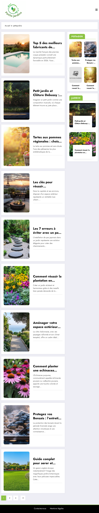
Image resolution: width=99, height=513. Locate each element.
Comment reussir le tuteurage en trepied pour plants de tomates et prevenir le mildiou (76, 87)
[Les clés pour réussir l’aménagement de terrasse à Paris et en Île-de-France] (16, 192)
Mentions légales (57, 508)
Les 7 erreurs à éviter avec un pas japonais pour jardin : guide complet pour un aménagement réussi (46, 230)
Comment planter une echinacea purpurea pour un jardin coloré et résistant (46, 368)
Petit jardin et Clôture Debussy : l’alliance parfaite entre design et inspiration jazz (82, 122)
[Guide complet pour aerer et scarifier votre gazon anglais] (16, 471)
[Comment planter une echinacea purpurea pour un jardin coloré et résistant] (16, 378)
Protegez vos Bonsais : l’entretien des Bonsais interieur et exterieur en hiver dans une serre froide (90, 61)
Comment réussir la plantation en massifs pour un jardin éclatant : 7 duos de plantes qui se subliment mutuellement (82, 151)
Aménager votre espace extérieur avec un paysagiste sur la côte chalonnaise (47, 325)
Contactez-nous (40, 508)
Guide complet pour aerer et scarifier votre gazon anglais (44, 461)
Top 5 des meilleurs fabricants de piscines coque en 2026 (47, 45)
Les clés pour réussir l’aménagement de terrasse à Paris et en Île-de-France (46, 184)
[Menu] (96, 9)
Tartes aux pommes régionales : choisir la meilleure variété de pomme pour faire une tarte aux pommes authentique (75, 61)
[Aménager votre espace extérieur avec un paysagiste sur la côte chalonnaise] (16, 332)
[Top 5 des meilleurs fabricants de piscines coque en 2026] (16, 53)
